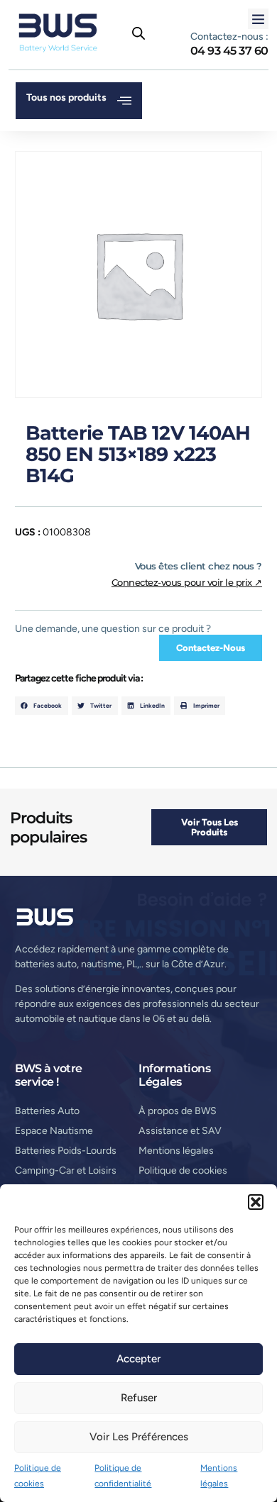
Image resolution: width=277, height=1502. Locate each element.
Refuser (139, 1397)
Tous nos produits (66, 97)
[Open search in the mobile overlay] (138, 33)
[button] (256, 1202)
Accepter (138, 1358)
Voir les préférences (138, 1436)
